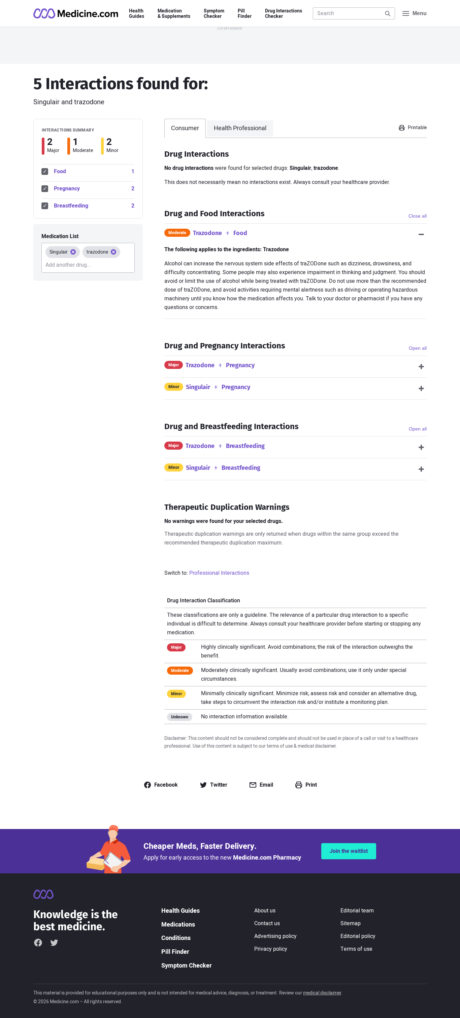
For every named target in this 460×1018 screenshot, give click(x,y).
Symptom (214, 13)
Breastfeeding (94, 206)
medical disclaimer (322, 992)
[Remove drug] (73, 252)
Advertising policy (275, 936)
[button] (412, 127)
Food (94, 171)
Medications (178, 924)
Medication (174, 13)
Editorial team (357, 911)
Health (136, 13)
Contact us (267, 923)
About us (264, 911)
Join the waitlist (349, 851)
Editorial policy (357, 936)
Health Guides (180, 910)
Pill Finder (175, 951)
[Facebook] (38, 942)
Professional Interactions (219, 573)
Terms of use (356, 949)
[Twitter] (54, 942)
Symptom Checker (186, 965)
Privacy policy (270, 949)
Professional (240, 128)
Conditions (176, 938)
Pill (245, 13)
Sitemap (350, 923)
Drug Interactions (283, 13)
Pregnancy (94, 189)
